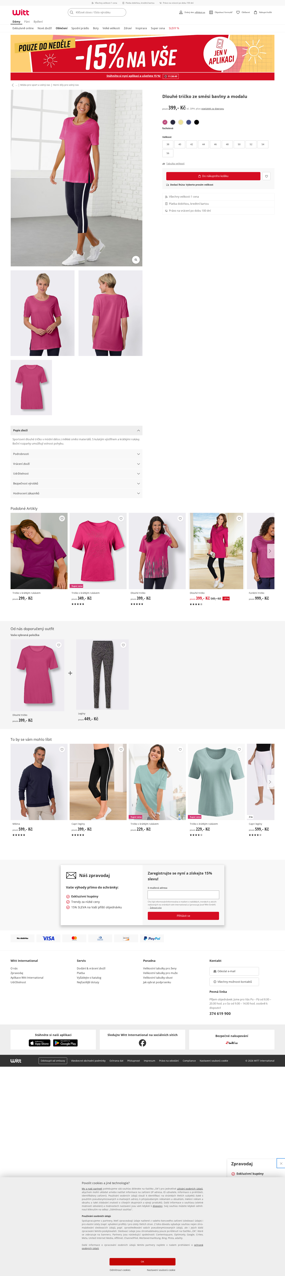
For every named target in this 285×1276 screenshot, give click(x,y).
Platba (81, 973)
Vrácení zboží (21, 464)
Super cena (158, 28)
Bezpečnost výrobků (25, 483)
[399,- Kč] (157, 551)
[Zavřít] (281, 1163)
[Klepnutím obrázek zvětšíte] (136, 260)
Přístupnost (133, 1060)
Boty (96, 28)
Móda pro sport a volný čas (35, 84)
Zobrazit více (156, 907)
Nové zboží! (45, 28)
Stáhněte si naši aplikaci (53, 1035)
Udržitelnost (21, 473)
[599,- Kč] (39, 782)
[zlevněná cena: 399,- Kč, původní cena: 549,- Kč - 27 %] (216, 551)
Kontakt (215, 961)
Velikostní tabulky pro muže (160, 973)
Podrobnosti (21, 454)
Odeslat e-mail (231, 972)
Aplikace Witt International (27, 977)
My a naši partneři (92, 1188)
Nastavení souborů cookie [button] (214, 1060)
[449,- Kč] (102, 674)
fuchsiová (167, 128)
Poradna (149, 961)
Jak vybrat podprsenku (157, 982)
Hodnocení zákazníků (26, 493)
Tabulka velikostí (175, 163)
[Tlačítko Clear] (122, 12)
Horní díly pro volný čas (66, 84)
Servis (81, 961)
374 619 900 (220, 1013)
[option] (165, 122)
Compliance (189, 1060)
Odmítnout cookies (120, 1270)
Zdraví (128, 28)
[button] (12, 85)
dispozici (157, 1206)
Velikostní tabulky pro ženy (159, 968)
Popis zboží (20, 430)
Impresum (149, 1060)
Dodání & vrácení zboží (91, 968)
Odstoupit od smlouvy (53, 1060)
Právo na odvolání (169, 1060)
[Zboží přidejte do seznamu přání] (266, 176)
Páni (27, 21)
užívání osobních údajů (190, 1188)
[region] (142, 1226)
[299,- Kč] (39, 551)
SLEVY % (174, 28)
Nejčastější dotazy (88, 982)
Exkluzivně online (23, 28)
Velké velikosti (111, 28)
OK (142, 1261)
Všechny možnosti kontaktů (235, 982)
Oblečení (61, 28)
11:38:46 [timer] (172, 76)
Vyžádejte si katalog (89, 977)
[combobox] (104, 12)
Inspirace (141, 28)
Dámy (16, 21)
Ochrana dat (116, 1060)
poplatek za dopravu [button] (212, 108)
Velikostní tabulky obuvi (158, 977)
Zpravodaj (17, 973)
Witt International (24, 961)
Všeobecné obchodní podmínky (88, 1060)
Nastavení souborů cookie (161, 1270)
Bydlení (38, 21)
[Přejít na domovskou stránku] (21, 12)
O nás (14, 968)
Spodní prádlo (80, 28)
